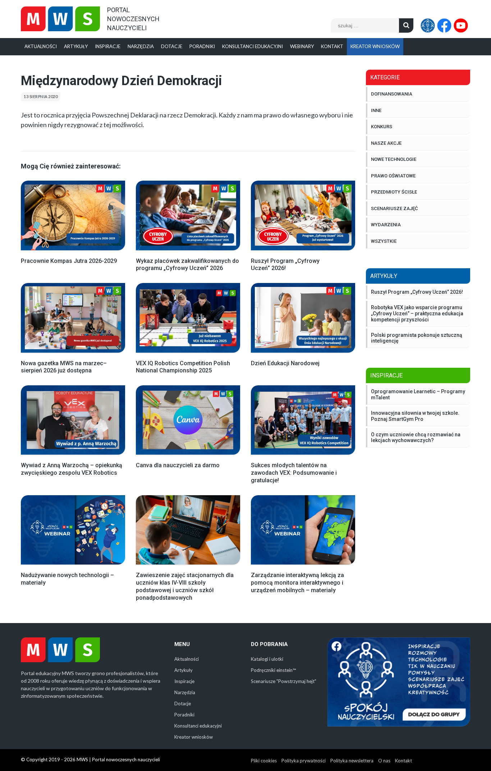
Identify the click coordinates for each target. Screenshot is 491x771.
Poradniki (202, 46)
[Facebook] (445, 25)
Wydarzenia (386, 224)
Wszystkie (383, 241)
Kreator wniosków (375, 46)
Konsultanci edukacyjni (252, 46)
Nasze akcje (386, 143)
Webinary (302, 46)
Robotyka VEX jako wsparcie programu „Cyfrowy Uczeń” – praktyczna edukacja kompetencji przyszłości (417, 313)
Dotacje (171, 46)
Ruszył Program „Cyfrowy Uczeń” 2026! (417, 292)
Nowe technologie (393, 159)
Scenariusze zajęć (394, 208)
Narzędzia (141, 46)
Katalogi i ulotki (267, 659)
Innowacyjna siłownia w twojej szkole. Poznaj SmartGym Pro (415, 416)
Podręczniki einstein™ (273, 670)
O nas (384, 760)
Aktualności (40, 46)
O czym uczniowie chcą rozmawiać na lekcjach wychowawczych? (415, 437)
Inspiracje (107, 46)
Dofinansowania (391, 94)
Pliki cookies (264, 760)
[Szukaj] (406, 25)
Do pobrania (269, 644)
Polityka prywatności (303, 760)
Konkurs (381, 126)
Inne (376, 110)
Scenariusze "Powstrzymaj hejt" (283, 681)
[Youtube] (462, 25)
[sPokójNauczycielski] (429, 25)
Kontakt (332, 46)
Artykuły (76, 46)
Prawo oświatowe (393, 175)
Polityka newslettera (351, 760)
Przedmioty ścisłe (394, 192)
